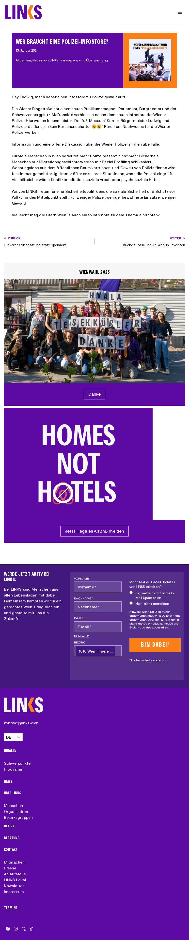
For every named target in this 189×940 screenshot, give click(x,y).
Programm (13, 769)
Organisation (16, 811)
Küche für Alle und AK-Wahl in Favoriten (154, 242)
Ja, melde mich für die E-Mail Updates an (155, 595)
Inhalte (10, 750)
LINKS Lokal (15, 880)
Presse (10, 868)
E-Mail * (80, 618)
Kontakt (11, 850)
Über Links (12, 793)
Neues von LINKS (45, 60)
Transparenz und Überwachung (84, 60)
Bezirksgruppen (18, 817)
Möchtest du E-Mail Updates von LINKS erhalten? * (152, 584)
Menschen (13, 805)
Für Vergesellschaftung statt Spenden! (35, 242)
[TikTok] (31, 929)
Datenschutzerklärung (149, 660)
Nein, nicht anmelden (152, 604)
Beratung (12, 838)
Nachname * (83, 598)
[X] (24, 929)
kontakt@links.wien (21, 723)
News (8, 781)
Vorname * (82, 578)
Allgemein (23, 60)
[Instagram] (16, 929)
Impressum (14, 891)
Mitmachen (14, 862)
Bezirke (10, 826)
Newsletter (14, 885)
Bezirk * (80, 642)
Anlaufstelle (15, 874)
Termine (10, 908)
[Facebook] (8, 929)
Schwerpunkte (17, 763)
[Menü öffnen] (179, 12)
